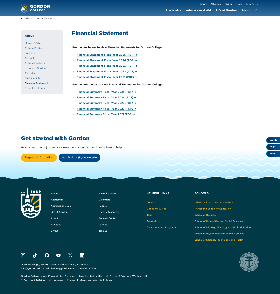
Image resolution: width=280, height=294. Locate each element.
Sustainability (32, 78)
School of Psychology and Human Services (219, 233)
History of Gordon (35, 68)
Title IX (103, 231)
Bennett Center (107, 218)
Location (30, 53)
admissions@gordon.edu (79, 157)
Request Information (38, 157)
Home (54, 193)
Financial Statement (36, 83)
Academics (173, 10)
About (246, 10)
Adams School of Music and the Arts (216, 202)
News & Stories (107, 193)
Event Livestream (35, 88)
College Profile (33, 48)
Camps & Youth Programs (161, 227)
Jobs (149, 215)
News (239, 4)
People (103, 206)
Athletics (216, 4)
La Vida (103, 224)
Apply (203, 4)
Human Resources (109, 212)
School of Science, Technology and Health (219, 240)
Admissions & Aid (198, 10)
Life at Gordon (226, 10)
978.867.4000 (87, 268)
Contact (29, 58)
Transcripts (153, 221)
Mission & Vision (34, 43)
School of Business (205, 215)
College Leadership (36, 63)
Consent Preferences (79, 280)
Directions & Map (156, 208)
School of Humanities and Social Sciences (219, 221)
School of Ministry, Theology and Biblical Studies (223, 227)
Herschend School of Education (213, 208)
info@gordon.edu (31, 268)
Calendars (30, 73)
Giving (228, 4)
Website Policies (102, 280)
